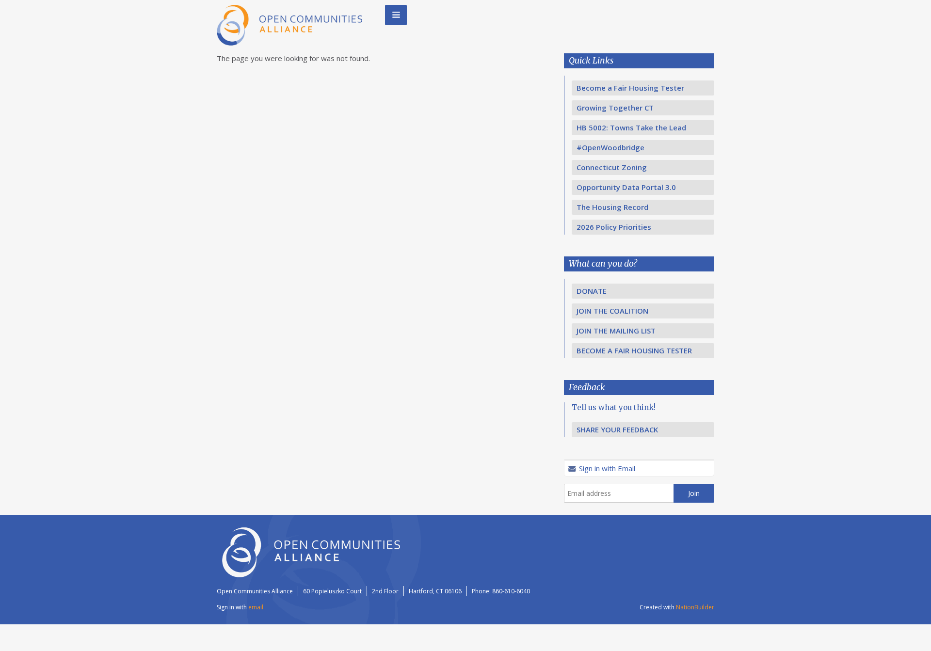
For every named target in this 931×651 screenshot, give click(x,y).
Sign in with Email (606, 468)
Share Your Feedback (617, 429)
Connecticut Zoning (612, 167)
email (255, 607)
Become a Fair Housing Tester (630, 88)
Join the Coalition (612, 311)
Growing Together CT (615, 107)
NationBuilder (695, 607)
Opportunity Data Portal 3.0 (626, 187)
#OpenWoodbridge (610, 147)
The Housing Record (612, 207)
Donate (592, 291)
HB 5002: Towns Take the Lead (631, 127)
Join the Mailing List (616, 330)
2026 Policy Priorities (614, 227)
